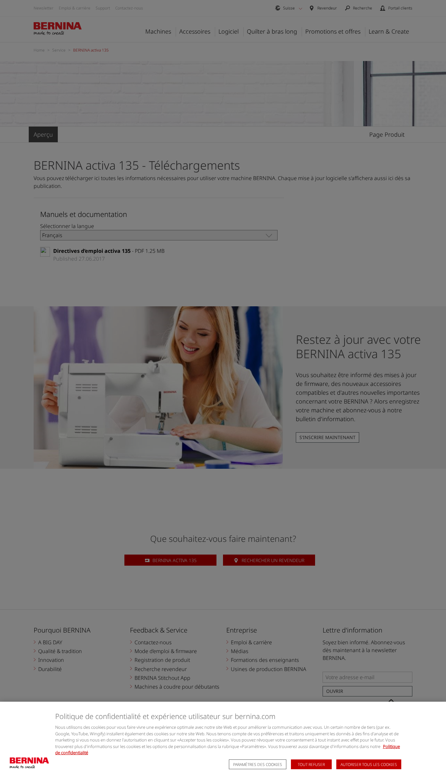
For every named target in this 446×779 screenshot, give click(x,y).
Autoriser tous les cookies (369, 764)
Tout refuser (311, 764)
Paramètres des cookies (257, 764)
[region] (223, 740)
